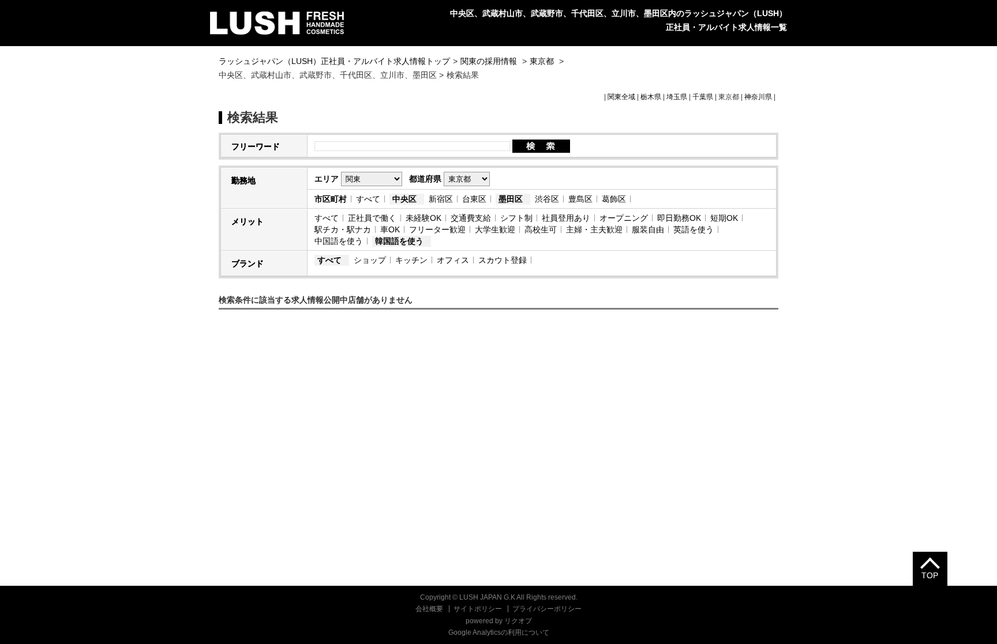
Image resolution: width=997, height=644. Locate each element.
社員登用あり (566, 218)
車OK (390, 229)
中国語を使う (338, 241)
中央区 (404, 199)
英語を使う (693, 229)
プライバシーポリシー (547, 609)
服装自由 (648, 229)
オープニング (623, 218)
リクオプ (518, 621)
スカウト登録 (502, 260)
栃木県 (650, 97)
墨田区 (510, 199)
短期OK (724, 218)
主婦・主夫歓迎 (594, 229)
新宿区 (441, 199)
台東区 (474, 199)
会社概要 (429, 609)
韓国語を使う (399, 241)
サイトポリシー (477, 609)
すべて (368, 199)
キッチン (411, 260)
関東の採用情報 (489, 61)
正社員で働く (372, 218)
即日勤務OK (679, 218)
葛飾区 (614, 199)
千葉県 (702, 97)
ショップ (370, 260)
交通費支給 (471, 218)
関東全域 (621, 97)
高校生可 (540, 229)
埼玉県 (676, 97)
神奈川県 (758, 97)
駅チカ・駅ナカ (342, 229)
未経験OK (423, 218)
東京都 (542, 61)
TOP (929, 575)
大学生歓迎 (495, 229)
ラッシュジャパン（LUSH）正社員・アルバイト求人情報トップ (334, 61)
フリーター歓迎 (437, 229)
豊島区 (580, 199)
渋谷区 (547, 199)
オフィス (453, 260)
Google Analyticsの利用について (498, 632)
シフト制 (516, 218)
